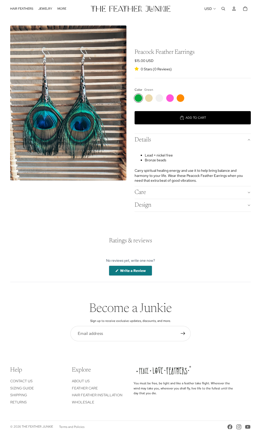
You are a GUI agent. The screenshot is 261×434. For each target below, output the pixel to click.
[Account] (234, 8)
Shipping (18, 395)
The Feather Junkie (37, 427)
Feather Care (85, 388)
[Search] (223, 8)
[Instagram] (239, 427)
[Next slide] (120, 103)
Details (143, 140)
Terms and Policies (71, 427)
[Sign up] (183, 333)
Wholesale (83, 402)
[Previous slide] (15, 103)
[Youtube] (248, 427)
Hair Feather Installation (97, 395)
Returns (18, 402)
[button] (153, 69)
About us (81, 381)
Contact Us (21, 381)
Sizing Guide (22, 388)
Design (143, 205)
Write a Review (135, 272)
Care (140, 192)
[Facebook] (230, 427)
